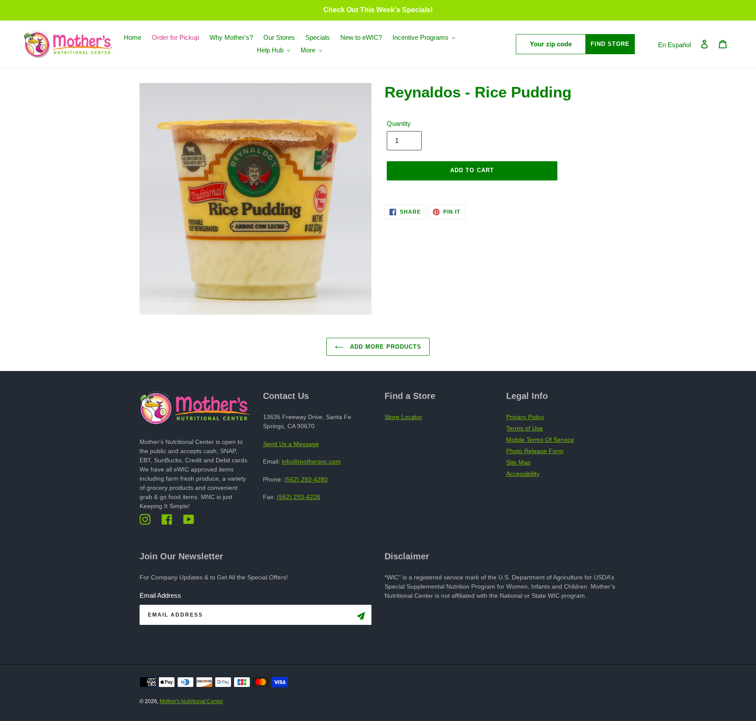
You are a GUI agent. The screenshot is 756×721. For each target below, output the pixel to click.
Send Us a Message (291, 443)
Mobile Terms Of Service (540, 439)
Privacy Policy (525, 416)
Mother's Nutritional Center (191, 701)
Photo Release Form (535, 450)
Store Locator (403, 416)
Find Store (610, 44)
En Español (674, 45)
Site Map (518, 462)
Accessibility (522, 473)
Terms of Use (524, 428)
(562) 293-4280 (306, 479)
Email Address (160, 595)
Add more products (385, 346)
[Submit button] (361, 617)
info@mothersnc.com (311, 461)
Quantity (399, 123)
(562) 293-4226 (298, 496)
